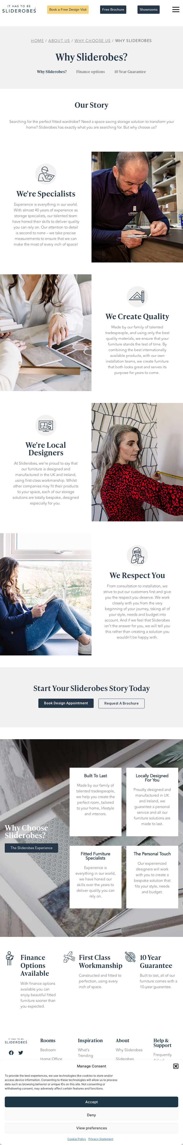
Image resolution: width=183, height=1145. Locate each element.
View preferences (91, 1128)
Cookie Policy (76, 1139)
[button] (175, 1066)
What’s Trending (85, 1053)
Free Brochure (113, 9)
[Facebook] (11, 1053)
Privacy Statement (100, 1139)
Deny (91, 1115)
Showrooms (149, 9)
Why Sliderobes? (52, 71)
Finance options (90, 71)
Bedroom (48, 1050)
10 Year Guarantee (130, 71)
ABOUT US (59, 41)
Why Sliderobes (129, 1050)
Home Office (51, 1059)
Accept (91, 1102)
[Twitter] (20, 1053)
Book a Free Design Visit (67, 9)
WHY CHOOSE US (93, 41)
